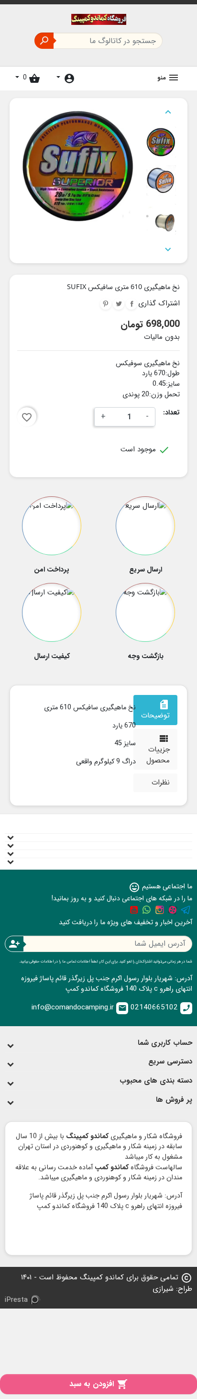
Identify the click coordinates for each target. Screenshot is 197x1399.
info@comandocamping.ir (79, 1007)
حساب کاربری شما (165, 1043)
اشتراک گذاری (131, 304)
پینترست (105, 304)
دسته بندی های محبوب (156, 1080)
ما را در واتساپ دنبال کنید (147, 910)
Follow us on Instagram (159, 910)
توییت (118, 304)
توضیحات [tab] (155, 710)
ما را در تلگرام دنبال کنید (185, 910)
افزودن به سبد (98, 1384)
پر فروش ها (174, 1100)
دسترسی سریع (170, 1061)
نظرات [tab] (161, 782)
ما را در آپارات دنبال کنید (172, 910)
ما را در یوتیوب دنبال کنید (134, 910)
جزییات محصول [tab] (158, 749)
